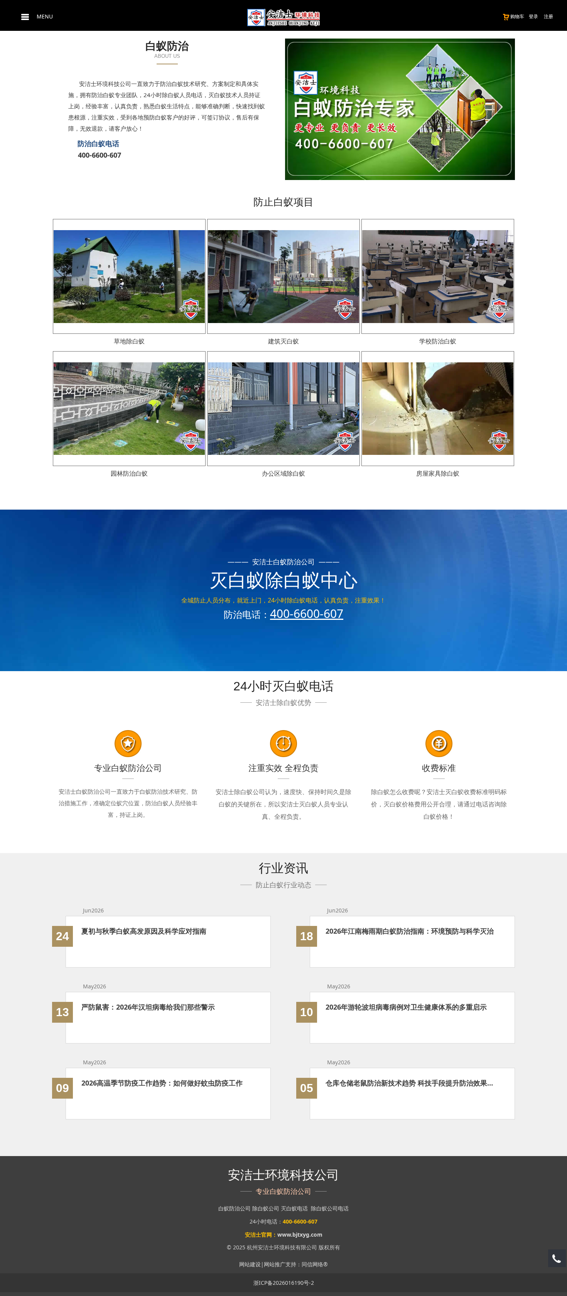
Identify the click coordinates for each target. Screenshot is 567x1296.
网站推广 (274, 1264)
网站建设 (250, 1264)
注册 (548, 16)
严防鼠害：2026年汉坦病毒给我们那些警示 (148, 1007)
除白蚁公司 (265, 1208)
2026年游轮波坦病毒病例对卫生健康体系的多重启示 (406, 1007)
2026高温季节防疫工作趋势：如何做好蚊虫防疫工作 (162, 1082)
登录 (533, 16)
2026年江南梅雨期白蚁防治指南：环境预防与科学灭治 (410, 931)
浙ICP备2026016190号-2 (283, 1282)
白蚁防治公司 (234, 1208)
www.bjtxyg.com (299, 1234)
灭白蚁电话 (294, 1208)
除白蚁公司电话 (330, 1208)
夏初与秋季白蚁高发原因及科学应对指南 (143, 931)
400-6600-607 (99, 155)
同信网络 (312, 1264)
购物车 (517, 16)
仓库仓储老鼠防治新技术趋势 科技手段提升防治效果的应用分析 (412, 1082)
